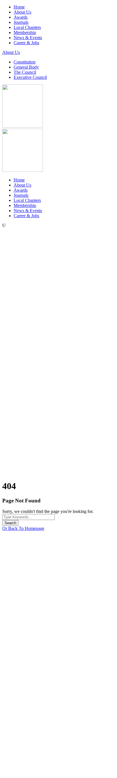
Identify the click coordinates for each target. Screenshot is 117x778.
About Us (22, 12)
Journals (21, 22)
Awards (21, 17)
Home (19, 7)
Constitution (24, 62)
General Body (26, 67)
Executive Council (30, 77)
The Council (25, 72)
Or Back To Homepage (23, 528)
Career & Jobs (26, 42)
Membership (25, 32)
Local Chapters (27, 27)
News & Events (28, 37)
